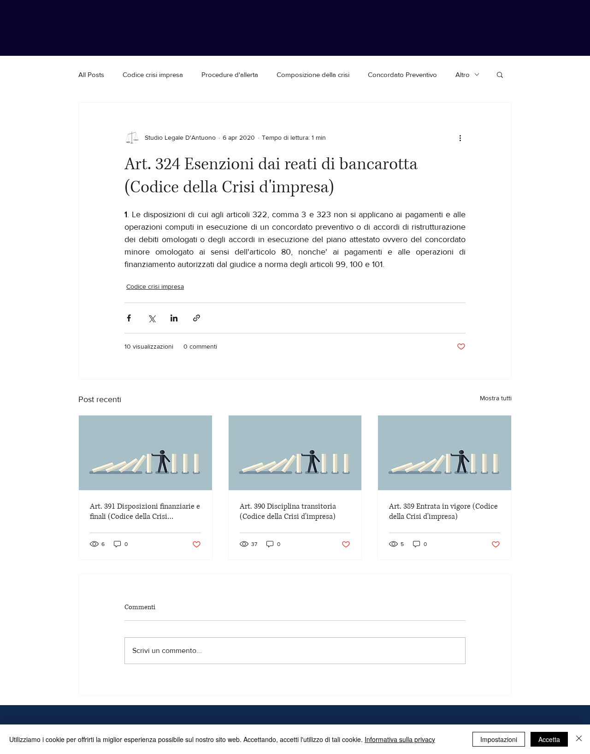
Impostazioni (498, 739)
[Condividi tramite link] (196, 318)
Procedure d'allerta (229, 74)
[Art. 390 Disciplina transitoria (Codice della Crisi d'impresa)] (295, 453)
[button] (500, 74)
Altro (462, 74)
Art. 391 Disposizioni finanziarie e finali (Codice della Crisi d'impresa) (145, 511)
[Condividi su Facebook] (128, 318)
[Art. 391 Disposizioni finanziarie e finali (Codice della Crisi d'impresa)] (145, 453)
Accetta (549, 739)
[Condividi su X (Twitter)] (151, 318)
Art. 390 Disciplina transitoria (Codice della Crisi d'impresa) (288, 511)
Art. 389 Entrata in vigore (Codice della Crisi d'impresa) (443, 511)
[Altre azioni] (460, 137)
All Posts (91, 74)
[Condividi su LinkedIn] (174, 318)
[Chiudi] (578, 739)
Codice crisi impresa (153, 74)
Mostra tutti (496, 398)
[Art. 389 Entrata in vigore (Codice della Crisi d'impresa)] (444, 453)
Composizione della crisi (313, 74)
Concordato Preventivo (402, 74)
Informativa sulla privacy (400, 739)
